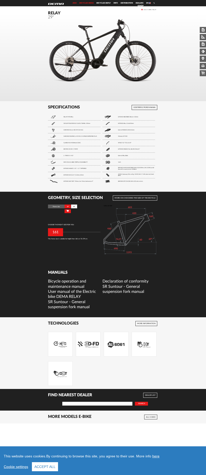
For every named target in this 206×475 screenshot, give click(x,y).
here (156, 456)
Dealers (139, 3)
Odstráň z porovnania (144, 107)
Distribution (127, 3)
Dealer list (150, 395)
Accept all (45, 467)
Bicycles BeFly (103, 3)
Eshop (140, 6)
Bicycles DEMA (86, 3)
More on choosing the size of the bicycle (135, 198)
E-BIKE (149, 9)
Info (116, 3)
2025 (75, 3)
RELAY (154, 9)
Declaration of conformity (125, 281)
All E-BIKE (151, 417)
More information (146, 323)
